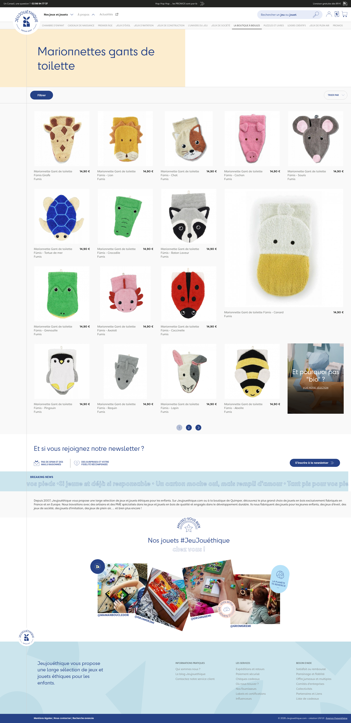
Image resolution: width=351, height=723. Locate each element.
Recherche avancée (83, 718)
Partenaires (303, 694)
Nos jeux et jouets (56, 14)
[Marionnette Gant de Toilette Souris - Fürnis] (315, 139)
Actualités (106, 14)
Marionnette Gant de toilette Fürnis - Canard (254, 312)
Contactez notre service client (195, 679)
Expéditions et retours (250, 669)
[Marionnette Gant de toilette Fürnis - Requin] (125, 372)
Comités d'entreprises (310, 684)
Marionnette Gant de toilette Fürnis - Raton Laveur (180, 251)
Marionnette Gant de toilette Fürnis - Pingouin (53, 406)
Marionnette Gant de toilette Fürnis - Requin (116, 406)
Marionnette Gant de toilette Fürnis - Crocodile (116, 251)
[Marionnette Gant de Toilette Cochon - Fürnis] (252, 139)
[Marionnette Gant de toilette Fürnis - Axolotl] (125, 294)
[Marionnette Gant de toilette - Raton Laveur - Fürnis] (188, 217)
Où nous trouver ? (247, 684)
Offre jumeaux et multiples (313, 679)
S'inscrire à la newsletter (311, 463)
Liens (318, 694)
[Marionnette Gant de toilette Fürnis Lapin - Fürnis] (188, 372)
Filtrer (41, 95)
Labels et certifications (251, 694)
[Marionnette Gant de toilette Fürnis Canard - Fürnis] (284, 248)
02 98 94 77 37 (39, 3)
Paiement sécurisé (248, 674)
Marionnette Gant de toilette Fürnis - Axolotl (116, 328)
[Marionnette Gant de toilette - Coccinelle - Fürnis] (188, 294)
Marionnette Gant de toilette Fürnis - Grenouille (53, 328)
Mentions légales (43, 718)
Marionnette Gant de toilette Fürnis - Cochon (243, 173)
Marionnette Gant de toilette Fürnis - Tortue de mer (53, 251)
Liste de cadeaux (307, 699)
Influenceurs (244, 699)
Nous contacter (62, 718)
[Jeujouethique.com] (26, 34)
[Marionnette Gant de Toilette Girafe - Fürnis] (61, 139)
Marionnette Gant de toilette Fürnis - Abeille (243, 406)
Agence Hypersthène (336, 718)
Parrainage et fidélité (310, 674)
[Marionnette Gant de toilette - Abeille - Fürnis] (252, 372)
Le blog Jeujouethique (190, 674)
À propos (83, 14)
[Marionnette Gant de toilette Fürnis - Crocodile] (125, 217)
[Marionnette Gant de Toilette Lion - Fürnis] (125, 139)
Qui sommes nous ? (188, 669)
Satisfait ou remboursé (311, 669)
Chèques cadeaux (248, 679)
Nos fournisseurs (246, 689)
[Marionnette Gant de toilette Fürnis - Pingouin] (61, 372)
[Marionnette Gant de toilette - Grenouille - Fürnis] (61, 294)
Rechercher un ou (279, 14)
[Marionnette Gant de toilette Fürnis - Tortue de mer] (61, 217)
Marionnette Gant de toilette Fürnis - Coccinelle (180, 328)
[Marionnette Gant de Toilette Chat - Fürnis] (188, 139)
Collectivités (304, 689)
